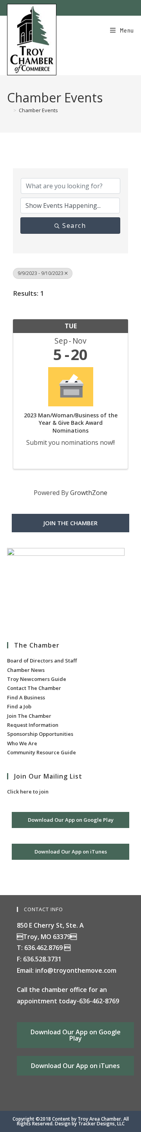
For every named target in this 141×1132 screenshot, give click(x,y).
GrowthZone (88, 492)
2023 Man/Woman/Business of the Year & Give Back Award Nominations (71, 422)
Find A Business (26, 697)
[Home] (9, 110)
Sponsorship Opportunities (40, 733)
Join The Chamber (29, 715)
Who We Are (22, 743)
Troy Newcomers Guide (36, 678)
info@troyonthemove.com (75, 970)
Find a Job (19, 706)
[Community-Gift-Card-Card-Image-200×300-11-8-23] (66, 587)
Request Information (32, 724)
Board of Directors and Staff (42, 660)
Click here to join (28, 791)
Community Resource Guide (41, 752)
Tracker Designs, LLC (101, 1123)
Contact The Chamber (34, 688)
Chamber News (26, 669)
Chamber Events (38, 110)
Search (74, 225)
